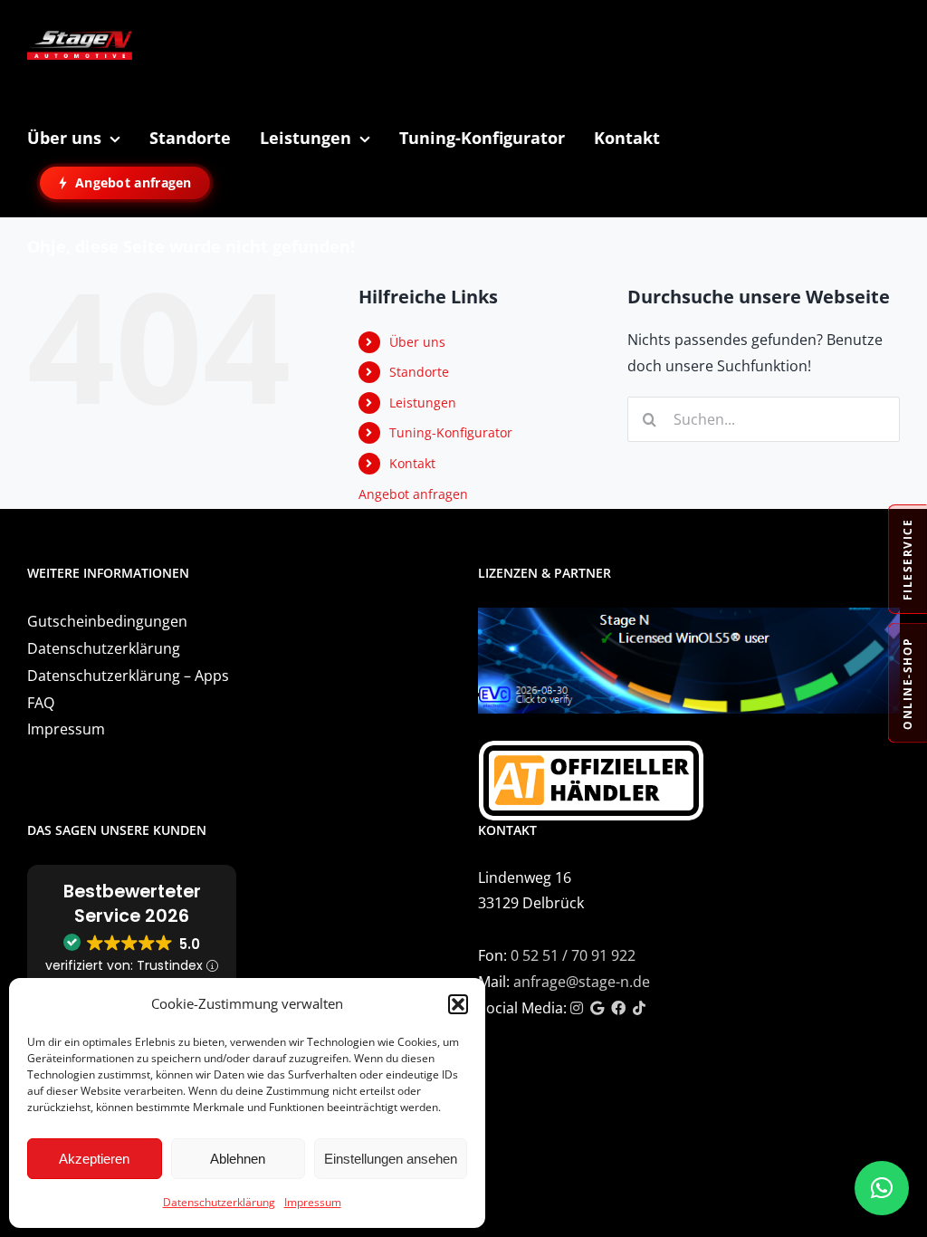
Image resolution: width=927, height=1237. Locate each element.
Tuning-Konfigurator (450, 432)
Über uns (417, 341)
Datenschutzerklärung (219, 1202)
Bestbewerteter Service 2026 (132, 903)
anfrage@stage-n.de (581, 982)
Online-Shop (907, 683)
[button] (458, 1004)
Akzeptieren (94, 1158)
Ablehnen (237, 1158)
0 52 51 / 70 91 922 (573, 955)
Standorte (419, 371)
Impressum (312, 1202)
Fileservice (907, 560)
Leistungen (422, 402)
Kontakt (412, 463)
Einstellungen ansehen (390, 1158)
